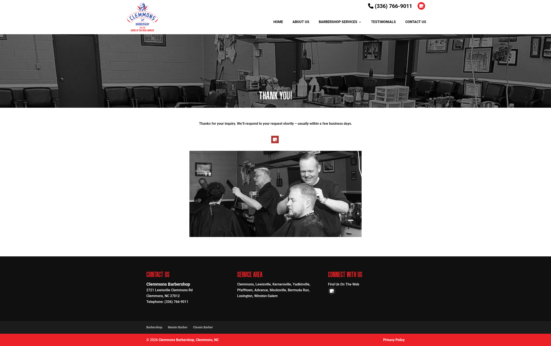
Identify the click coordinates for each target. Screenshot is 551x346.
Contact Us (415, 22)
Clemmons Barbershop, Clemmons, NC (189, 340)
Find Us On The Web (343, 284)
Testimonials (383, 22)
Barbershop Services (338, 22)
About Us (301, 22)
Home (278, 22)
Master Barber (177, 327)
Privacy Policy (394, 340)
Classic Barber (203, 327)
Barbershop (154, 327)
